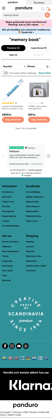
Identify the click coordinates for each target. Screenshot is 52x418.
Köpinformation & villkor (36, 266)
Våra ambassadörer (10, 251)
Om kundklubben (33, 192)
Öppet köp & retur (34, 256)
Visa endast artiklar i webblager (23, 73)
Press (4, 275)
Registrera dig (32, 202)
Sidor (11, 54)
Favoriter (6, 206)
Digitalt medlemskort (35, 197)
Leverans (30, 246)
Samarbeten (7, 266)
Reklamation (31, 261)
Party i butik (7, 270)
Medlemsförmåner (33, 216)
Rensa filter (45, 73)
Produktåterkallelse (10, 226)
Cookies (5, 221)
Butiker (37, 54)
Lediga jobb (7, 261)
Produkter (12, 48)
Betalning (30, 242)
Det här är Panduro (10, 242)
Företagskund (8, 211)
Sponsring (6, 280)
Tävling (5, 256)
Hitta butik (6, 197)
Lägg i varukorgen (13, 119)
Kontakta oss (7, 192)
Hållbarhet (6, 246)
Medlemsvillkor (32, 211)
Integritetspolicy (9, 216)
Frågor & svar (8, 202)
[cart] (48, 8)
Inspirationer (37, 48)
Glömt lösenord (32, 206)
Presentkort (31, 270)
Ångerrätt (30, 251)
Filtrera (31, 66)
